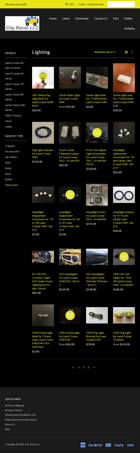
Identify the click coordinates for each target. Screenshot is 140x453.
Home (53, 18)
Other (8, 126)
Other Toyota (13, 115)
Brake (8, 179)
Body (8, 168)
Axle (7, 162)
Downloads (81, 18)
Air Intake (11, 156)
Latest (65, 18)
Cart (71, 4)
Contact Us (100, 18)
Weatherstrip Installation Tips (20, 414)
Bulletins (130, 28)
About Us (10, 424)
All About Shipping (14, 405)
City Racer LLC (32, 444)
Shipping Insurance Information (21, 419)
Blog (7, 429)
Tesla (8, 121)
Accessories (12, 151)
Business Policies (13, 410)
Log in (82, 4)
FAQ (115, 18)
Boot (8, 173)
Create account (95, 4)
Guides (128, 18)
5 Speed (9, 145)
